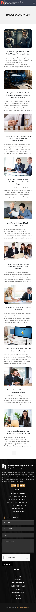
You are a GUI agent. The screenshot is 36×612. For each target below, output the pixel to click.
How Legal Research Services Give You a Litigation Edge (18, 391)
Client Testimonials (18, 586)
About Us (18, 577)
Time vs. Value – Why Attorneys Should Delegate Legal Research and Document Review (18, 138)
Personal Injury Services (18, 499)
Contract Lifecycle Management (18, 502)
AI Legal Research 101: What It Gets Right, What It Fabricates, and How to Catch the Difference (18, 95)
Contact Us (18, 598)
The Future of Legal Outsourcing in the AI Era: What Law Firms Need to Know (18, 53)
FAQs (18, 589)
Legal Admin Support (18, 509)
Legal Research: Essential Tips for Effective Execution (18, 224)
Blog (18, 595)
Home (18, 574)
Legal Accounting (18, 512)
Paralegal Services (18, 493)
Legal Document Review (18, 506)
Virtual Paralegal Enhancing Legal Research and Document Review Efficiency (18, 266)
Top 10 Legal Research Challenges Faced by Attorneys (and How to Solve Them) (18, 182)
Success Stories (18, 592)
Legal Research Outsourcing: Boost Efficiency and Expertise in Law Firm (18, 432)
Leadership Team (18, 583)
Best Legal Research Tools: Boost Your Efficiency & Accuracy (18, 350)
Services (18, 580)
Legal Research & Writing (18, 496)
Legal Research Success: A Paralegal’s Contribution (18, 309)
